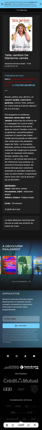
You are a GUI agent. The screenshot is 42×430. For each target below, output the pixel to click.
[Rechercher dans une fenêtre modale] (28, 425)
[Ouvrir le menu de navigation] (35, 425)
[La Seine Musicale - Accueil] (21, 423)
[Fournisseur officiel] (8, 406)
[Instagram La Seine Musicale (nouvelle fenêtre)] (16, 355)
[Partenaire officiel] (7, 389)
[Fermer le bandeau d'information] (40, 4)
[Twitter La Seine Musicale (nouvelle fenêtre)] (25, 355)
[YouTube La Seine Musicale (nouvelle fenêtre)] (34, 355)
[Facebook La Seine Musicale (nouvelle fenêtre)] (8, 355)
